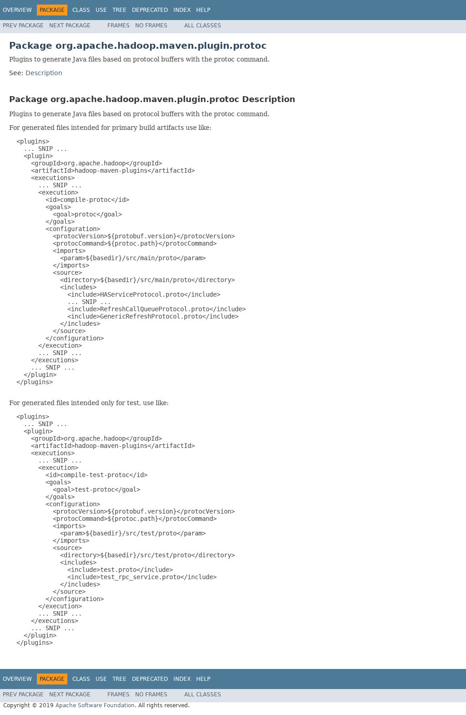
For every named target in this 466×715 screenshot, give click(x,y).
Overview (17, 10)
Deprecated (150, 10)
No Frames (151, 25)
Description (43, 73)
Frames (118, 25)
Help (203, 10)
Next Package (70, 25)
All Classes (202, 25)
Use (101, 10)
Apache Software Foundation (95, 705)
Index (182, 10)
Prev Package (23, 25)
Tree (119, 10)
